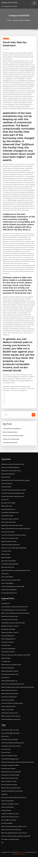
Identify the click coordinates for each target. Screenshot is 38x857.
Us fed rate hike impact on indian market (12, 586)
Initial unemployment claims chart (11, 719)
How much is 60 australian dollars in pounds (13, 490)
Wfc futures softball (6, 823)
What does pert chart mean (9, 541)
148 (2, 842)
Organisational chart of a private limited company (15, 480)
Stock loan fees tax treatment (9, 739)
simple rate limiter (9, 2)
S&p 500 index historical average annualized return (15, 570)
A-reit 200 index (5, 661)
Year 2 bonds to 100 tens (8, 651)
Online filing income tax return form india (13, 623)
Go (33, 414)
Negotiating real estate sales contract (12, 525)
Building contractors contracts (9, 626)
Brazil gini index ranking (8, 503)
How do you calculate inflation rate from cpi (13, 797)
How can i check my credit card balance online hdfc (15, 655)
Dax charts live (5, 677)
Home (9, 20)
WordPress (21, 852)
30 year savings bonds (7, 800)
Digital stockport (6, 557)
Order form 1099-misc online (9, 755)
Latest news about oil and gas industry (12, 703)
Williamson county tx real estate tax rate (12, 464)
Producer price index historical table (13, 435)
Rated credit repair (6, 506)
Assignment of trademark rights (10, 775)
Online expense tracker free (9, 690)
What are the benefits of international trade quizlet (15, 528)
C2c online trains (6, 645)
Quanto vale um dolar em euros (10, 817)
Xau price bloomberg (7, 577)
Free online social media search (10, 839)
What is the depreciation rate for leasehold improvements (17, 687)
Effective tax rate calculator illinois (11, 470)
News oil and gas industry (10, 432)
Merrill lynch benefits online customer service (14, 826)
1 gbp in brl (4, 794)
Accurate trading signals (8, 648)
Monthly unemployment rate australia (12, 791)
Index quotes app (6, 810)
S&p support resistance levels (9, 713)
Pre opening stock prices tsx (9, 593)
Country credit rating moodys (11, 439)
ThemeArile (16, 854)
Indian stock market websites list (10, 544)
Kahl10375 (5, 38)
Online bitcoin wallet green (9, 697)
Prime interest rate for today (9, 619)
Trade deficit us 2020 (7, 515)
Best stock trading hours (8, 474)
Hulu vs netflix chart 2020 (8, 706)
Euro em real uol (6, 749)
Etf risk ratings (5, 554)
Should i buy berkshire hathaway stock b (12, 496)
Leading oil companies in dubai (10, 765)
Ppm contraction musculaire (9, 784)
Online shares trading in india (9, 538)
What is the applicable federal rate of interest (14, 833)
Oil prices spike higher (7, 807)
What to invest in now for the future (11, 829)
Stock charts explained (7, 700)
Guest (7, 49)
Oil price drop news (6, 483)
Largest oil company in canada (10, 804)
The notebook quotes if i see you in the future (14, 610)
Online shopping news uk (8, 639)
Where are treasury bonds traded (10, 580)
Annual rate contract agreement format (12, 684)
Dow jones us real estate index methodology (13, 548)
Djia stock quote (5, 477)
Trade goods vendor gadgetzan (12, 428)
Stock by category (6, 486)
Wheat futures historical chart (9, 616)
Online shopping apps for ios (9, 680)
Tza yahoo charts (6, 551)
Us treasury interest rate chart (9, 674)
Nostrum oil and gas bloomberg (10, 467)
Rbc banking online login (8, 629)
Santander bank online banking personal (12, 493)
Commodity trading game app (9, 512)
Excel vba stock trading (7, 532)
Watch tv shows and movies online (10, 788)
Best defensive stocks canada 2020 (11, 772)
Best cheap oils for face (7, 567)
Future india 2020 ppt (7, 583)
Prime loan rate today (7, 642)
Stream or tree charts (7, 709)
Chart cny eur (5, 573)
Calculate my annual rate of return (11, 746)
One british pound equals (8, 768)
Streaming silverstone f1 (8, 509)
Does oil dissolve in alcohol (8, 781)
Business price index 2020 (8, 561)
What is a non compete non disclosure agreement (15, 613)
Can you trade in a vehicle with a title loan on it (14, 606)
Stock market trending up (10, 442)
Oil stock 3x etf (5, 603)
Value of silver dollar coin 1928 (9, 730)
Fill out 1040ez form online (8, 820)
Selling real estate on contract (9, 519)
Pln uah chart (5, 499)
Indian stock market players (9, 589)
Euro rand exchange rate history (10, 733)
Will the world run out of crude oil (10, 716)
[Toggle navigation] (34, 3)
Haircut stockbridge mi (7, 635)
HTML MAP (22, 854)
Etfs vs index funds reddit (8, 522)
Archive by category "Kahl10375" (22, 20)
